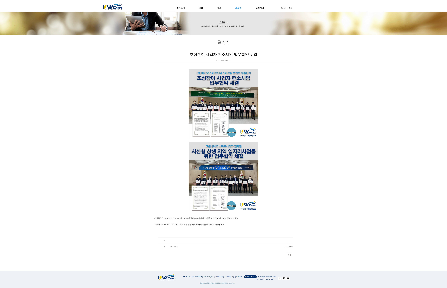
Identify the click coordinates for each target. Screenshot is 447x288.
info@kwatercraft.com (267, 277)
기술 (201, 8)
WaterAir (174, 247)
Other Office (250, 277)
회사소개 (181, 8)
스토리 (238, 8)
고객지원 (260, 8)
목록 (289, 255)
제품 (219, 8)
